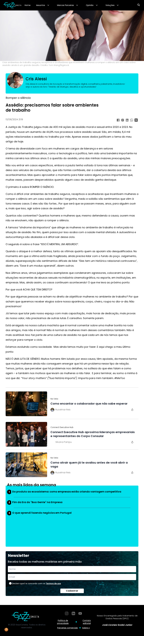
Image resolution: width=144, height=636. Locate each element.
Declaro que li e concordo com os (36, 583)
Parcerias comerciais (67, 627)
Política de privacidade (63, 622)
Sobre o (86, 627)
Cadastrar (72, 590)
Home (28, 5)
